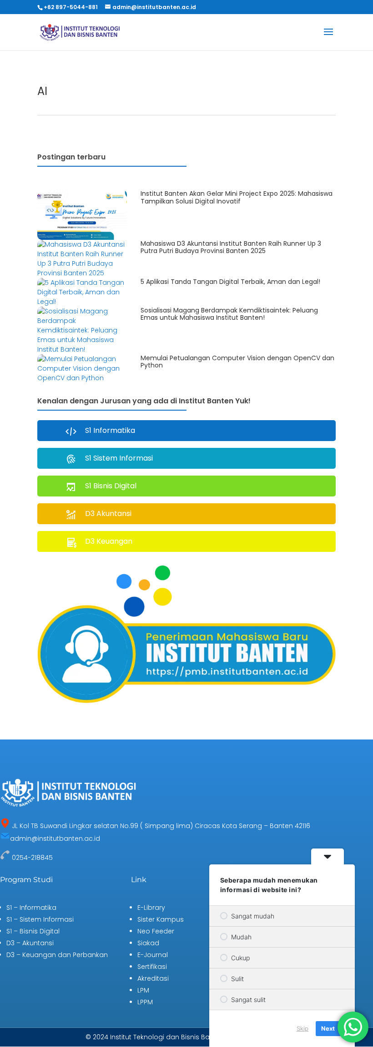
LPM (143, 990)
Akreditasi (153, 978)
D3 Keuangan (108, 541)
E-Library (151, 907)
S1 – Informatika (31, 907)
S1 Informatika (110, 430)
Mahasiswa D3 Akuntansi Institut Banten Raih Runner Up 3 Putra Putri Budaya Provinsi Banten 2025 (231, 247)
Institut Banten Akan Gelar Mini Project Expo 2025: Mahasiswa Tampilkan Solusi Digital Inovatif (237, 197)
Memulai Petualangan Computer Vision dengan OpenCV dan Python (237, 361)
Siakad (148, 943)
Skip (302, 1028)
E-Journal (152, 954)
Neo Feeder (155, 931)
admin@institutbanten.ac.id (55, 838)
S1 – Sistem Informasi (40, 919)
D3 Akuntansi (108, 513)
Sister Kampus (160, 919)
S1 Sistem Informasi (119, 458)
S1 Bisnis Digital (110, 486)
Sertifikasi (152, 966)
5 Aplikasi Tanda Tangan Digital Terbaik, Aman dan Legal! (230, 281)
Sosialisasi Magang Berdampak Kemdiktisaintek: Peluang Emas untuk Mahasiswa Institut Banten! (229, 314)
